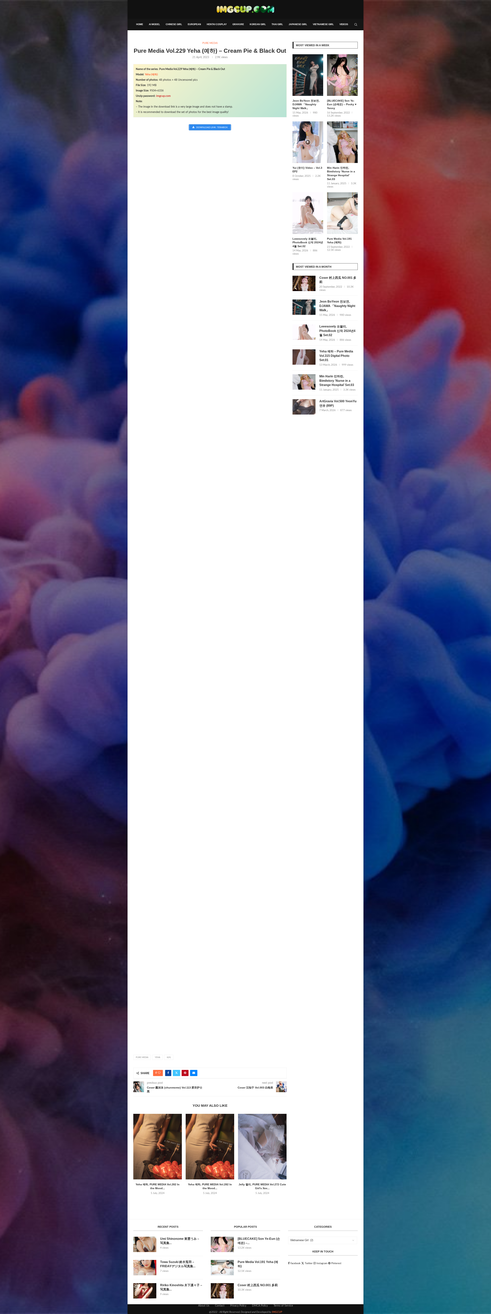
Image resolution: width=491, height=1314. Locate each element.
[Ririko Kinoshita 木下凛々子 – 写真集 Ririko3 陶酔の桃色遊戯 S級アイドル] (144, 1290)
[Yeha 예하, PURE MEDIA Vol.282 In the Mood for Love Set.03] (157, 1147)
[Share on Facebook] (168, 1073)
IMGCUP (277, 1312)
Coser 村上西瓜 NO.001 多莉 (337, 280)
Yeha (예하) (151, 74)
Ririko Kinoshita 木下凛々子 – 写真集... (181, 1287)
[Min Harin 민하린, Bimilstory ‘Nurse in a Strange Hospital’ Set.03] (342, 142)
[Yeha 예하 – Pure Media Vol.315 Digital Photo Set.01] (304, 357)
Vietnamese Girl (323, 24)
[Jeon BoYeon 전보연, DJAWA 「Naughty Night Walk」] (307, 75)
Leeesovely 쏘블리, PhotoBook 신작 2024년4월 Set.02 (307, 242)
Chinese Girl (174, 24)
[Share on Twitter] (176, 1073)
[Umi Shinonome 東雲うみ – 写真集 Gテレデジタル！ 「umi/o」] (144, 1244)
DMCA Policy (260, 1305)
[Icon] (308, 142)
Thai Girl (277, 24)
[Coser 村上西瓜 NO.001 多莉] (304, 283)
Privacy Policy (238, 1305)
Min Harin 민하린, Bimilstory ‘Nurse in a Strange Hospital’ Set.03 (341, 173)
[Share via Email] (193, 1073)
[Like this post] (159, 1073)
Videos (343, 24)
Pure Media (142, 1057)
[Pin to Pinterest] (185, 1073)
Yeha (157, 1057)
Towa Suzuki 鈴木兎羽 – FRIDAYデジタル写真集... (177, 1264)
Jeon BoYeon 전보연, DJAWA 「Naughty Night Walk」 (306, 104)
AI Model (154, 24)
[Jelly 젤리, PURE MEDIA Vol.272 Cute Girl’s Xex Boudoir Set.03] (262, 1147)
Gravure (238, 24)
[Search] (356, 24)
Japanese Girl (298, 24)
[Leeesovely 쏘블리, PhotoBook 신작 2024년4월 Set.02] (307, 213)
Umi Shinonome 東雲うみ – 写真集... (179, 1241)
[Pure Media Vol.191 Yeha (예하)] (342, 213)
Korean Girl (258, 24)
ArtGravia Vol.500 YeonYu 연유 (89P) (338, 403)
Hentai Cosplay (217, 24)
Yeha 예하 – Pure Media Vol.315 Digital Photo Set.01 (336, 356)
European (194, 24)
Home (139, 24)
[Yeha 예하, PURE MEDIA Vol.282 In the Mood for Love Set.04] (210, 1147)
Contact (219, 1305)
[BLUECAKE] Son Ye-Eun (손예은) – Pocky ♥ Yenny (341, 104)
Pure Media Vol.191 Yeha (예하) (339, 240)
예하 (169, 1057)
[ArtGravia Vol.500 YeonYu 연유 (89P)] (304, 407)
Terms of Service (283, 1305)
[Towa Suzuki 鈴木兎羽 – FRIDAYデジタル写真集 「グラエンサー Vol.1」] (144, 1267)
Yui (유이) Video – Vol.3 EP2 (307, 169)
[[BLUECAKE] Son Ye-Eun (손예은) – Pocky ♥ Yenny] (342, 75)
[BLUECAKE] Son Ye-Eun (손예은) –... (259, 1241)
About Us (203, 1305)
